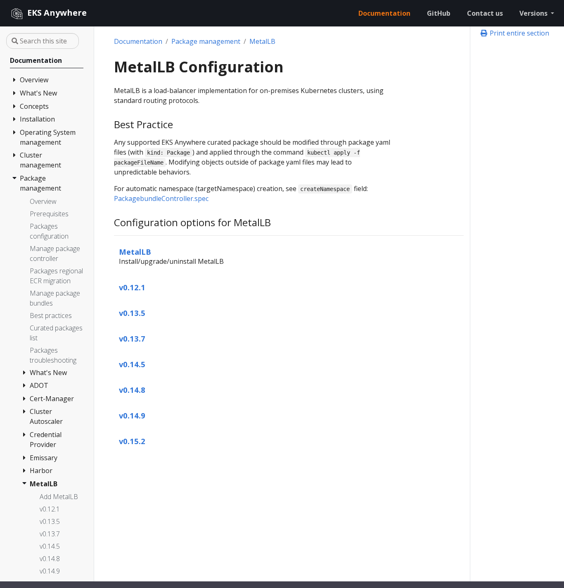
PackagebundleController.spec (161, 198)
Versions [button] (534, 13)
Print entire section (518, 33)
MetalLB (262, 41)
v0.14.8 (132, 390)
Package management (205, 41)
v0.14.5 (132, 364)
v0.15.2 (132, 441)
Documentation (138, 41)
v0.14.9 (132, 415)
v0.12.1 (132, 287)
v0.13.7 (132, 338)
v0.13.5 (132, 313)
